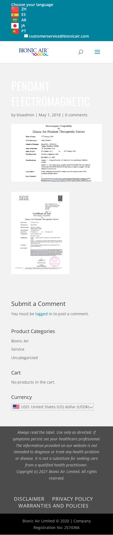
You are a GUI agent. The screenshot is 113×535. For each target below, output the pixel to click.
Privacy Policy (72, 498)
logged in (43, 313)
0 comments (76, 114)
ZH (24, 9)
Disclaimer (29, 498)
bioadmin (25, 114)
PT (23, 30)
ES (23, 14)
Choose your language (32, 4)
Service (17, 349)
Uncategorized (24, 357)
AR (23, 19)
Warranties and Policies (53, 505)
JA (23, 25)
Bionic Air (20, 340)
